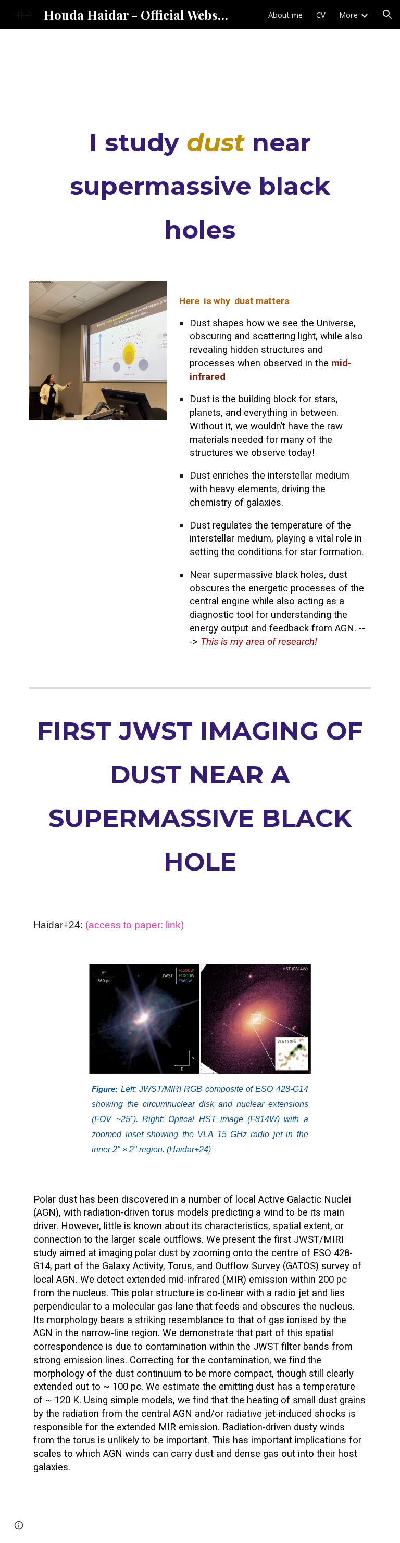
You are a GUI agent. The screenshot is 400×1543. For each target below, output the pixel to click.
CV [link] (321, 14)
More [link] (348, 14)
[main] (199, 186)
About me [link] (285, 14)
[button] (387, 14)
